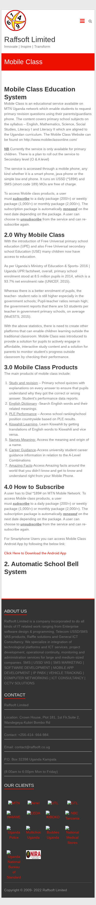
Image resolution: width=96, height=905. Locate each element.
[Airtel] (33, 803)
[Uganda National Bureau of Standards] (14, 853)
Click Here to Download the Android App (35, 553)
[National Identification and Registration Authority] (33, 853)
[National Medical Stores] (72, 828)
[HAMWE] (14, 813)
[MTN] (14, 803)
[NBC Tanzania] (72, 813)
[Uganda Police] (14, 828)
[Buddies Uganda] (53, 828)
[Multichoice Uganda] (33, 828)
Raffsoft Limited (29, 39)
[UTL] (53, 803)
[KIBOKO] (53, 813)
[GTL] (72, 803)
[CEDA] (33, 813)
